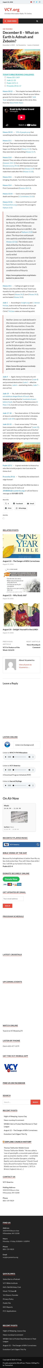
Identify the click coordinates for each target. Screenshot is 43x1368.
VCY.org (11, 9)
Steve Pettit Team (16, 103)
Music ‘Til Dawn (9, 1291)
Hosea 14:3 (33, 294)
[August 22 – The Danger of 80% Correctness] (21, 559)
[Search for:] (21, 1102)
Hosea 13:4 (7, 185)
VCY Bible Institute (10, 1283)
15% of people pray (23, 132)
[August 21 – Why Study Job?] (21, 593)
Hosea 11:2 (26, 149)
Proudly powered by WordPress (14, 1363)
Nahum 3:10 (7, 207)
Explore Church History (18, 1141)
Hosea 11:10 (28, 171)
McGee (11, 311)
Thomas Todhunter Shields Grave (16, 1148)
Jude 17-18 (7, 413)
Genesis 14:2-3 (9, 163)
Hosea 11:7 (30, 152)
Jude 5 (25, 382)
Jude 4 (5, 377)
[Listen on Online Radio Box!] (38, 845)
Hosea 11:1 (7, 140)
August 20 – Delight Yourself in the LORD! (20, 629)
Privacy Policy (8, 1299)
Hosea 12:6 (7, 177)
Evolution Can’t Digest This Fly (15, 1134)
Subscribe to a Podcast (11, 1279)
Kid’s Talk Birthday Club (12, 1287)
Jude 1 (5, 303)
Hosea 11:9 (29, 169)
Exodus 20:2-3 (24, 188)
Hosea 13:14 (7, 194)
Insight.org (25, 303)
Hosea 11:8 (7, 157)
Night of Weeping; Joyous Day (15, 1116)
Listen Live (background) (24, 745)
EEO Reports (8, 1307)
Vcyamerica (22, 45)
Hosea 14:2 (19, 294)
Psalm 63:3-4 (8, 866)
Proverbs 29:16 (9, 477)
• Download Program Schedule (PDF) (17, 775)
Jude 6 (14, 385)
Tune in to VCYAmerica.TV (13, 1031)
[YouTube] (31, 2)
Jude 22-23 (7, 424)
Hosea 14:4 (18, 297)
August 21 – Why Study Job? (15, 595)
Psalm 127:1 (7, 465)
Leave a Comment (33, 45)
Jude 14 (6, 393)
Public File (7, 1303)
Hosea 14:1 (7, 286)
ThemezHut (9, 1365)
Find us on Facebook (14, 1083)
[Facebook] (34, 2)
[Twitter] (36, 2)
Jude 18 (11, 419)
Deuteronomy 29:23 (11, 166)
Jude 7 (35, 385)
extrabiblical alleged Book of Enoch (16, 396)
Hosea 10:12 (7, 91)
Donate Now (11, 879)
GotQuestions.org (10, 205)
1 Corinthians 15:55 (26, 196)
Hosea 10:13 (7, 132)
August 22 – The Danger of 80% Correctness (21, 561)
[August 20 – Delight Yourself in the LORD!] (21, 627)
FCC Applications (9, 1311)
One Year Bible (8, 29)
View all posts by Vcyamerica (25, 666)
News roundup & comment (14, 1120)
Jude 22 (35, 427)
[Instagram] (39, 2)
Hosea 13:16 (7, 202)
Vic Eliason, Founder (10, 1295)
